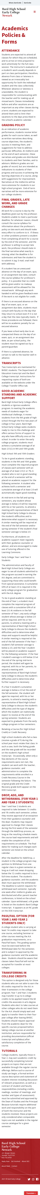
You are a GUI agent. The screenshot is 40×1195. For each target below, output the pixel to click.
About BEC (26, 1161)
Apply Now (5, 1161)
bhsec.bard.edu (15, 3)
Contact (14, 1166)
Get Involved (15, 1161)
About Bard (6, 1166)
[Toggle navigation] (35, 12)
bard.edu (27, 3)
